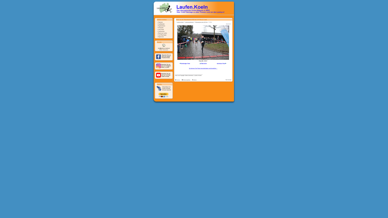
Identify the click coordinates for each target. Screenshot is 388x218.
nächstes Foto (221, 63)
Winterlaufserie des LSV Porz (201, 22)
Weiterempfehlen (187, 80)
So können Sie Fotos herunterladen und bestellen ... (203, 68)
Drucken (178, 80)
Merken (195, 80)
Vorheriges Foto (185, 63)
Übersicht (204, 63)
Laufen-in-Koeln (180, 22)
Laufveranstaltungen (189, 22)
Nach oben (228, 79)
